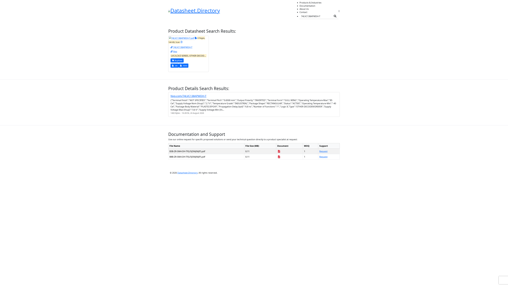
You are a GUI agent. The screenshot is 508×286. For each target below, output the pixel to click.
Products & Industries (310, 2)
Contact (303, 12)
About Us (304, 9)
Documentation (307, 5)
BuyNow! (178, 60)
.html (185, 65)
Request (323, 151)
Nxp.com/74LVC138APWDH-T (188, 96)
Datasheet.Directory (187, 172)
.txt (176, 65)
